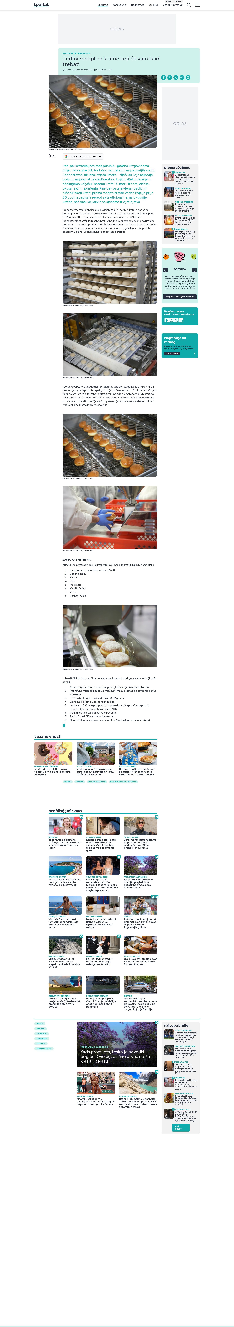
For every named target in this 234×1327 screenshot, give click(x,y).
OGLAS (117, 29)
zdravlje (41, 1034)
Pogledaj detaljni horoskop (180, 296)
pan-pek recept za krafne (123, 782)
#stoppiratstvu (173, 5)
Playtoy (178, 1)
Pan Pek (80, 782)
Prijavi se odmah (172, 354)
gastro (41, 1044)
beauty (40, 1029)
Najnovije (137, 5)
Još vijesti (178, 1127)
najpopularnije (176, 1026)
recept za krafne (97, 782)
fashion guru (44, 1049)
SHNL (155, 5)
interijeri (42, 1039)
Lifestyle (103, 5)
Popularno (119, 5)
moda (40, 1024)
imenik (168, 1)
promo (67, 782)
